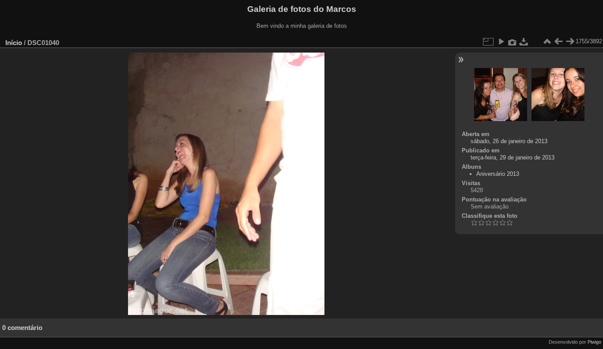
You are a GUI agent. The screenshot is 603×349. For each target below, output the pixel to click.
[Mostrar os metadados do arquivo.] (512, 41)
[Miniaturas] (547, 41)
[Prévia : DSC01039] (558, 41)
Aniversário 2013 (497, 174)
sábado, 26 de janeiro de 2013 (509, 141)
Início (13, 42)
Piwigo (594, 342)
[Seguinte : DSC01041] (570, 41)
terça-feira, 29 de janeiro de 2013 (512, 157)
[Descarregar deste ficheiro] (524, 41)
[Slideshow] (501, 41)
